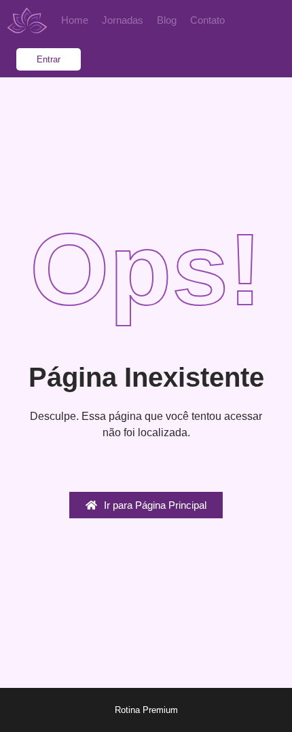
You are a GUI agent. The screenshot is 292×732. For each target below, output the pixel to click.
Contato (207, 20)
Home (74, 20)
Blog (167, 20)
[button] (48, 59)
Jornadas (122, 20)
